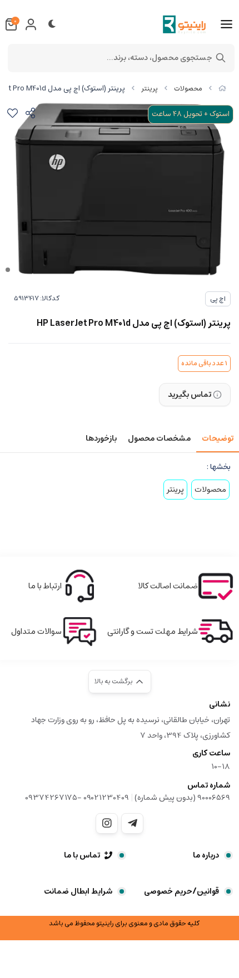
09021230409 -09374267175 (77, 797)
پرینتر (149, 88)
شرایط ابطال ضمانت (78, 891)
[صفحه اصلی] (222, 88)
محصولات (188, 88)
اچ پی (218, 299)
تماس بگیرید (189, 394)
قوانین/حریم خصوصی (181, 891)
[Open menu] (226, 24)
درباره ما (206, 855)
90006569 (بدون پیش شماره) (182, 797)
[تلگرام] (132, 823)
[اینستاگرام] (107, 823)
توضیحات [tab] (217, 438)
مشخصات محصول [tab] (159, 438)
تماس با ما (82, 855)
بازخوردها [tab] (101, 438)
